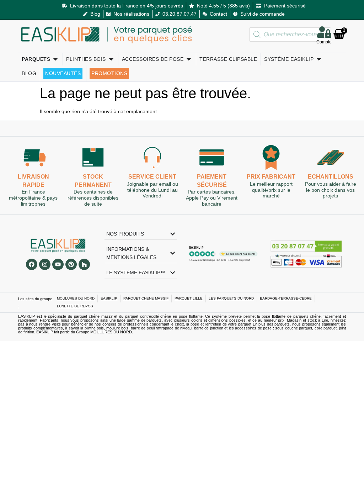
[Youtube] (58, 264)
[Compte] (324, 32)
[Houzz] (84, 264)
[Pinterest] (71, 264)
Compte (324, 41)
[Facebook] (31, 264)
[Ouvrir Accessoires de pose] (188, 59)
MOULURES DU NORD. (111, 332)
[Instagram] (44, 264)
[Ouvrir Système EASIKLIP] (318, 59)
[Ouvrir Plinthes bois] (111, 59)
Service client (152, 177)
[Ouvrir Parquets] (55, 59)
